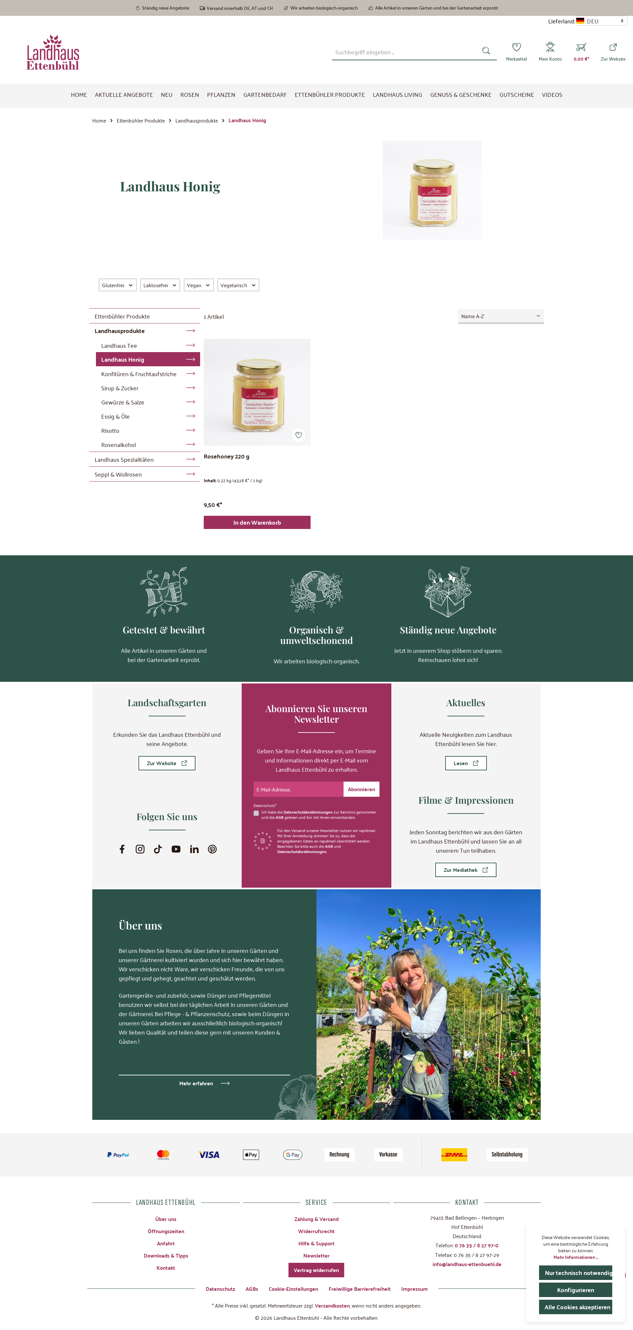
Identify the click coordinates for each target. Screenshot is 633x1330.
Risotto (110, 430)
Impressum (414, 1288)
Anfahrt (166, 1243)
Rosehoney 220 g (227, 456)
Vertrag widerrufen (316, 1270)
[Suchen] (487, 52)
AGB (280, 817)
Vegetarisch (234, 285)
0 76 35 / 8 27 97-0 (476, 1245)
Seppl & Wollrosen (118, 474)
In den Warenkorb (257, 522)
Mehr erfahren (196, 1083)
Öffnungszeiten (166, 1231)
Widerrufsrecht (316, 1231)
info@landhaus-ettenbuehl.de (467, 1264)
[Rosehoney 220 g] (257, 392)
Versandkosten (332, 1305)
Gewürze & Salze (122, 402)
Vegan (194, 285)
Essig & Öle (115, 416)
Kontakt (166, 1267)
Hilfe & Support (316, 1243)
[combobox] (405, 52)
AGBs (252, 1288)
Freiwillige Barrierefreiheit (360, 1288)
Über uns (165, 1219)
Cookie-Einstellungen (293, 1288)
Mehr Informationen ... (576, 1257)
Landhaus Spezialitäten (124, 459)
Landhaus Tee (119, 345)
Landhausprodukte (120, 330)
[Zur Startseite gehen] (52, 52)
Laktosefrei (155, 285)
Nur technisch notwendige (578, 1272)
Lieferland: (561, 20)
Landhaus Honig (122, 359)
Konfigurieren (575, 1289)
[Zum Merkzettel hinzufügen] (298, 435)
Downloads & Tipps (166, 1255)
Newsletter (316, 1255)
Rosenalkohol (118, 444)
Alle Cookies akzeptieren (577, 1306)
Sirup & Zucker (119, 387)
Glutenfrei (113, 285)
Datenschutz (220, 1288)
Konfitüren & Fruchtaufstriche (139, 373)
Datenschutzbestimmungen (308, 812)
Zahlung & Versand (316, 1219)
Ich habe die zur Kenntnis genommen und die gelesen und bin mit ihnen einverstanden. (318, 814)
